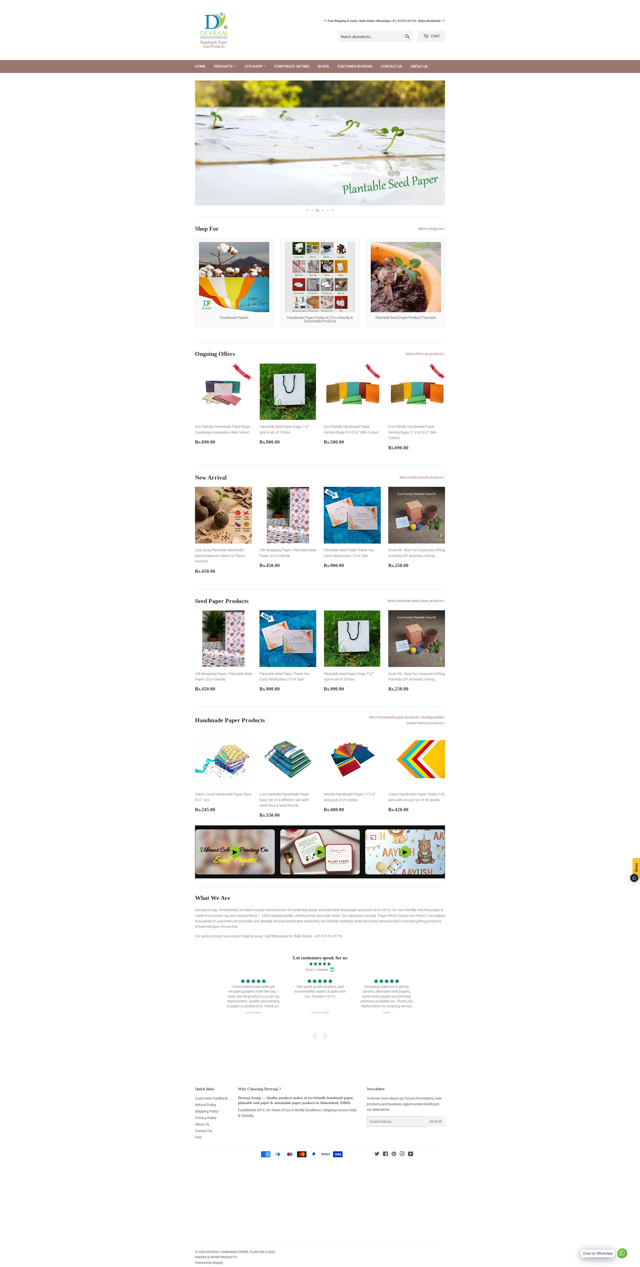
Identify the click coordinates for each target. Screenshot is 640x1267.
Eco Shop (254, 66)
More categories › (431, 250)
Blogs (323, 66)
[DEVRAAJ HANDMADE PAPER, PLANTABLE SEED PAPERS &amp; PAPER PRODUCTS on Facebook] (385, 1176)
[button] (439, 873)
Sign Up (436, 1143)
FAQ (198, 1159)
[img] (320, 985)
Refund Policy (205, 1126)
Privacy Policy (205, 1139)
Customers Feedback (211, 1120)
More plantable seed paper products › (416, 622)
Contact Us (391, 66)
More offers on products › (425, 375)
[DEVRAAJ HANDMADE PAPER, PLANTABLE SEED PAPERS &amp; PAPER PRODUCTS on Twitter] (377, 1176)
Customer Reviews (354, 66)
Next (434, 153)
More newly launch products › (422, 499)
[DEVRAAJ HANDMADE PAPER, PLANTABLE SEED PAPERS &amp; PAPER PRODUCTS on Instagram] (402, 1176)
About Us (419, 66)
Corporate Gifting (292, 66)
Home (200, 66)
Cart (435, 36)
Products (224, 66)
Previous (205, 153)
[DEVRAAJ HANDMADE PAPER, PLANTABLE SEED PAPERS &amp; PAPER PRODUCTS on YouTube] (410, 1176)
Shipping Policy (206, 1133)
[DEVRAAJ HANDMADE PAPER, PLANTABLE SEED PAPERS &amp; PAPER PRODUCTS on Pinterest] (393, 1176)
